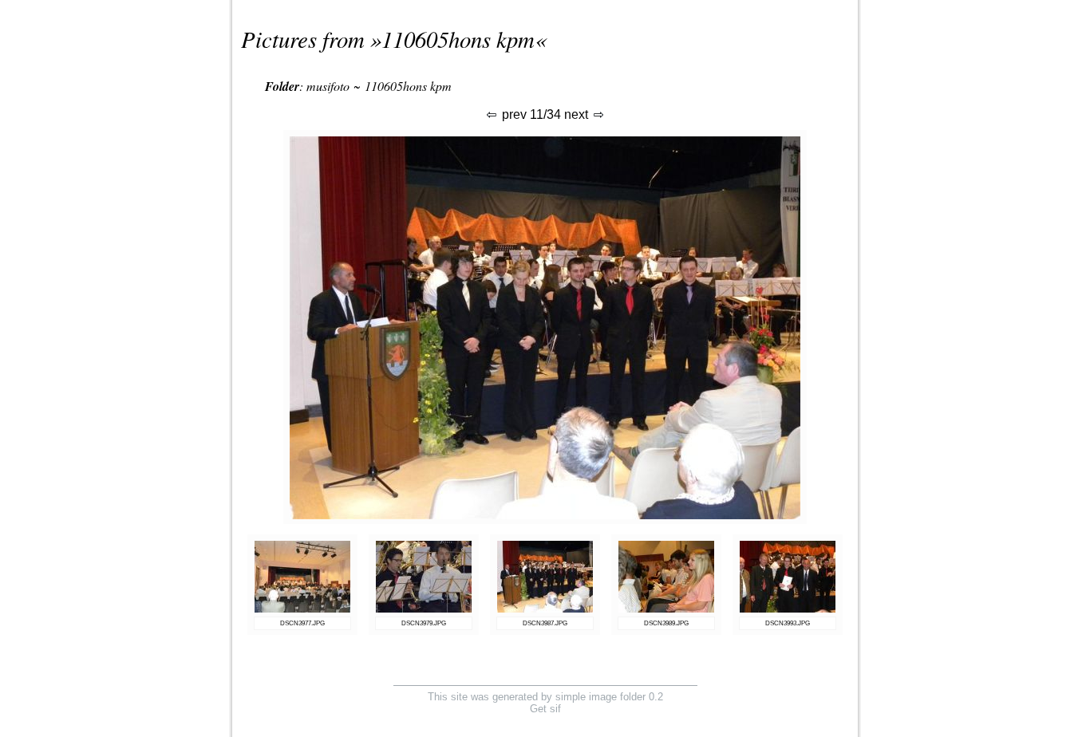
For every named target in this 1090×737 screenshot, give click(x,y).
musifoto (328, 85)
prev (513, 114)
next (577, 114)
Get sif (545, 709)
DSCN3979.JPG (423, 623)
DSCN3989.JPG (666, 623)
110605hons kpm (458, 38)
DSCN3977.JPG (302, 623)
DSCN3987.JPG (545, 623)
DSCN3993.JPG (787, 623)
